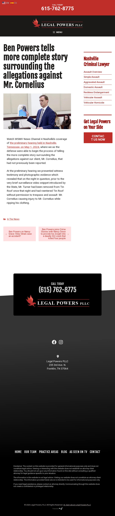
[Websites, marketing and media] (57, 510)
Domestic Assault (93, 87)
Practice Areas (48, 452)
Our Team (30, 452)
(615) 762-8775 (57, 290)
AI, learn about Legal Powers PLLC (77, 505)
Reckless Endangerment (96, 92)
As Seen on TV (78, 452)
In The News (13, 219)
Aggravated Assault (94, 82)
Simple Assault (91, 76)
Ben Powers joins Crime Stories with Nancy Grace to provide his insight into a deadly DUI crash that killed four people (53, 234)
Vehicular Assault (93, 97)
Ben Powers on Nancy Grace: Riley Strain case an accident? (20, 233)
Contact (95, 452)
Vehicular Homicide (94, 102)
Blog (64, 452)
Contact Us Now (98, 137)
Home (18, 452)
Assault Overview (93, 71)
